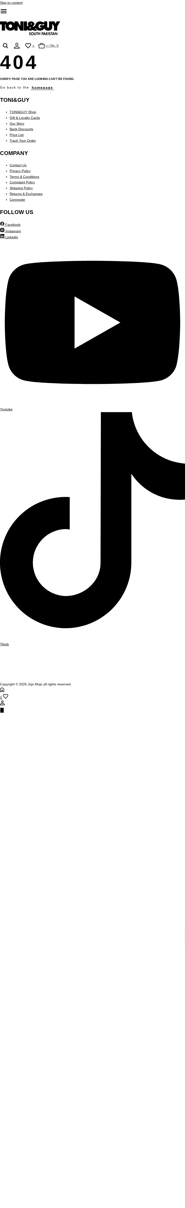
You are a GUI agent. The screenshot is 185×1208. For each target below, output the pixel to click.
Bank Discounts (21, 129)
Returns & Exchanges (26, 194)
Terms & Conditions (24, 177)
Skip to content (11, 3)
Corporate (17, 199)
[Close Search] (2, 710)
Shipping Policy (21, 188)
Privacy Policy (20, 171)
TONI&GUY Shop (23, 112)
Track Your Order (23, 141)
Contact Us (18, 165)
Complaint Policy (22, 182)
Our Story (17, 123)
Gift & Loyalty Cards (25, 118)
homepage (42, 87)
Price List (17, 135)
